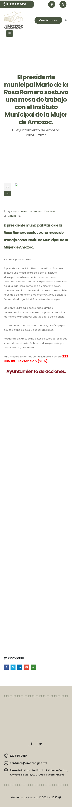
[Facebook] (51, 4)
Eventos (12, 215)
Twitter (13, 667)
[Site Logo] (14, 20)
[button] (66, 20)
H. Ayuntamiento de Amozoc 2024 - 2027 (33, 211)
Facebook (6, 667)
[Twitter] (40, 743)
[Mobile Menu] (9, 33)
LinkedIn (19, 667)
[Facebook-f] (31, 743)
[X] (62, 4)
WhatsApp (33, 667)
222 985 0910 (18, 4)
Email (26, 667)
